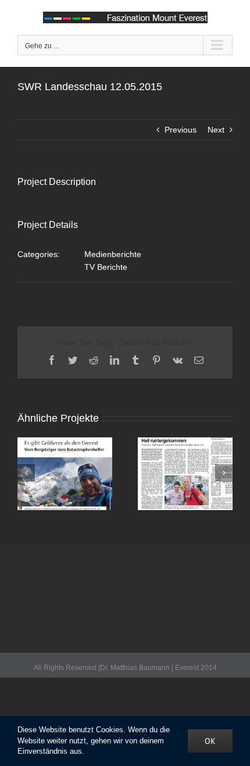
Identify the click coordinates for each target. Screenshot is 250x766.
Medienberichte (112, 254)
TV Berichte (105, 267)
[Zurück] (26, 473)
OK (210, 741)
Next (216, 129)
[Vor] (224, 473)
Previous (181, 129)
